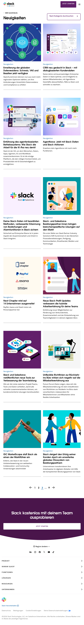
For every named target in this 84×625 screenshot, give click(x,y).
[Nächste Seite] (53, 487)
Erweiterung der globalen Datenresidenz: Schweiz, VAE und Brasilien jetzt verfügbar (20, 70)
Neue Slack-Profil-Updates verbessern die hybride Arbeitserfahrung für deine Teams (60, 303)
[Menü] (79, 4)
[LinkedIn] (31, 552)
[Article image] (22, 42)
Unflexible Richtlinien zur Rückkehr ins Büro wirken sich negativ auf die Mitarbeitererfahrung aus (61, 377)
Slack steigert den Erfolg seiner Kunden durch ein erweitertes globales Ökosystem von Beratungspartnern (59, 458)
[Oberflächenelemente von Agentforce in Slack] (62, 117)
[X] (44, 552)
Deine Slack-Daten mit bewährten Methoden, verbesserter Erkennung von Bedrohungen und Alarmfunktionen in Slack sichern (21, 225)
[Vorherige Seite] (30, 487)
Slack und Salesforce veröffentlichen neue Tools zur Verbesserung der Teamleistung (19, 377)
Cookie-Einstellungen (33, 611)
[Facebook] (40, 552)
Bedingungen (18, 611)
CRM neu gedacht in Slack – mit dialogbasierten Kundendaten (60, 69)
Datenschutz (6, 611)
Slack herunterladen (9, 606)
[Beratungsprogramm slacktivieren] (62, 196)
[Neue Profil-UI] (62, 275)
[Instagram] (35, 552)
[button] (63, 16)
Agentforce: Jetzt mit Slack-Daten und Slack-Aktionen (61, 143)
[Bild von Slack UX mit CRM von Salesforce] (62, 42)
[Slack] (8, 4)
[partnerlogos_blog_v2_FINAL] (22, 275)
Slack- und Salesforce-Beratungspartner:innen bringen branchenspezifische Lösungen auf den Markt (61, 225)
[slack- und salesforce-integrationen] (22, 350)
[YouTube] (49, 552)
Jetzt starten (68, 4)
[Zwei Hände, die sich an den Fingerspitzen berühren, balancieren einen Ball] (22, 429)
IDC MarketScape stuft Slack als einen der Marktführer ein (20, 456)
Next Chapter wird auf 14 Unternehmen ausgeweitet (18, 302)
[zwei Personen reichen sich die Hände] (62, 429)
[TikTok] (53, 552)
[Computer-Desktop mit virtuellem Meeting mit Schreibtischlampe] (62, 350)
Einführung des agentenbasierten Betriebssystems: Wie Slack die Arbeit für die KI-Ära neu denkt (20, 144)
